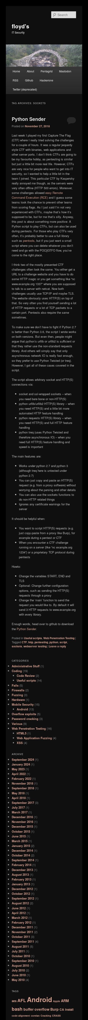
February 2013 (21, 879)
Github (29, 80)
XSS (20, 743)
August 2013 (20, 874)
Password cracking (25, 719)
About (30, 71)
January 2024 (21, 764)
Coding (17, 671)
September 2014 (23, 860)
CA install (67, 1009)
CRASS (56, 1015)
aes (14, 1001)
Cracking (46, 1015)
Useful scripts (33, 638)
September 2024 (23, 759)
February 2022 (21, 778)
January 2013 (21, 884)
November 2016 (22, 821)
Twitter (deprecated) (25, 89)
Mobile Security (23, 704)
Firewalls (18, 690)
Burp (54, 1009)
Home (16, 71)
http (30, 642)
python (53, 642)
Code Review (26, 675)
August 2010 (20, 965)
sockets (17, 646)
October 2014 (21, 855)
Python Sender (29, 118)
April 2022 (19, 774)
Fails (15, 685)
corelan (35, 1015)
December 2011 (22, 927)
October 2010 (21, 956)
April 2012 (19, 913)
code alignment (21, 1015)
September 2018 (23, 788)
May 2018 (18, 793)
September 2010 (23, 961)
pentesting (41, 642)
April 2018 (19, 798)
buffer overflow (36, 1009)
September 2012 (23, 898)
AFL (21, 1000)
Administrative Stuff (25, 666)
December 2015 (22, 826)
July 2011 (18, 951)
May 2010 (18, 980)
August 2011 (20, 946)
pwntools (29, 240)
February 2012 (21, 922)
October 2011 (21, 936)
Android (22, 709)
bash (17, 1008)
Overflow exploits (24, 714)
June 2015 (19, 836)
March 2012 (20, 917)
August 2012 (20, 903)
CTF (24, 642)
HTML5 (21, 733)
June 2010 (19, 975)
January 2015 (21, 846)
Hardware (18, 699)
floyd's (20, 26)
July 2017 (18, 807)
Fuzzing (17, 695)
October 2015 (21, 831)
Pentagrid (47, 71)
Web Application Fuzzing (34, 738)
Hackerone (46, 80)
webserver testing (35, 646)
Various (17, 724)
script (63, 642)
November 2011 (22, 932)
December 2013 (22, 870)
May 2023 (18, 769)
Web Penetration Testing (58, 638)
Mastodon (65, 71)
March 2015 (20, 841)
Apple (56, 1001)
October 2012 (21, 893)
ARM (65, 1000)
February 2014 (21, 865)
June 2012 (19, 908)
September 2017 (23, 802)
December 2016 (22, 817)
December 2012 (22, 889)
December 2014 (22, 850)
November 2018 (22, 783)
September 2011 (23, 941)
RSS (15, 80)
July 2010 (18, 970)
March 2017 (20, 812)
